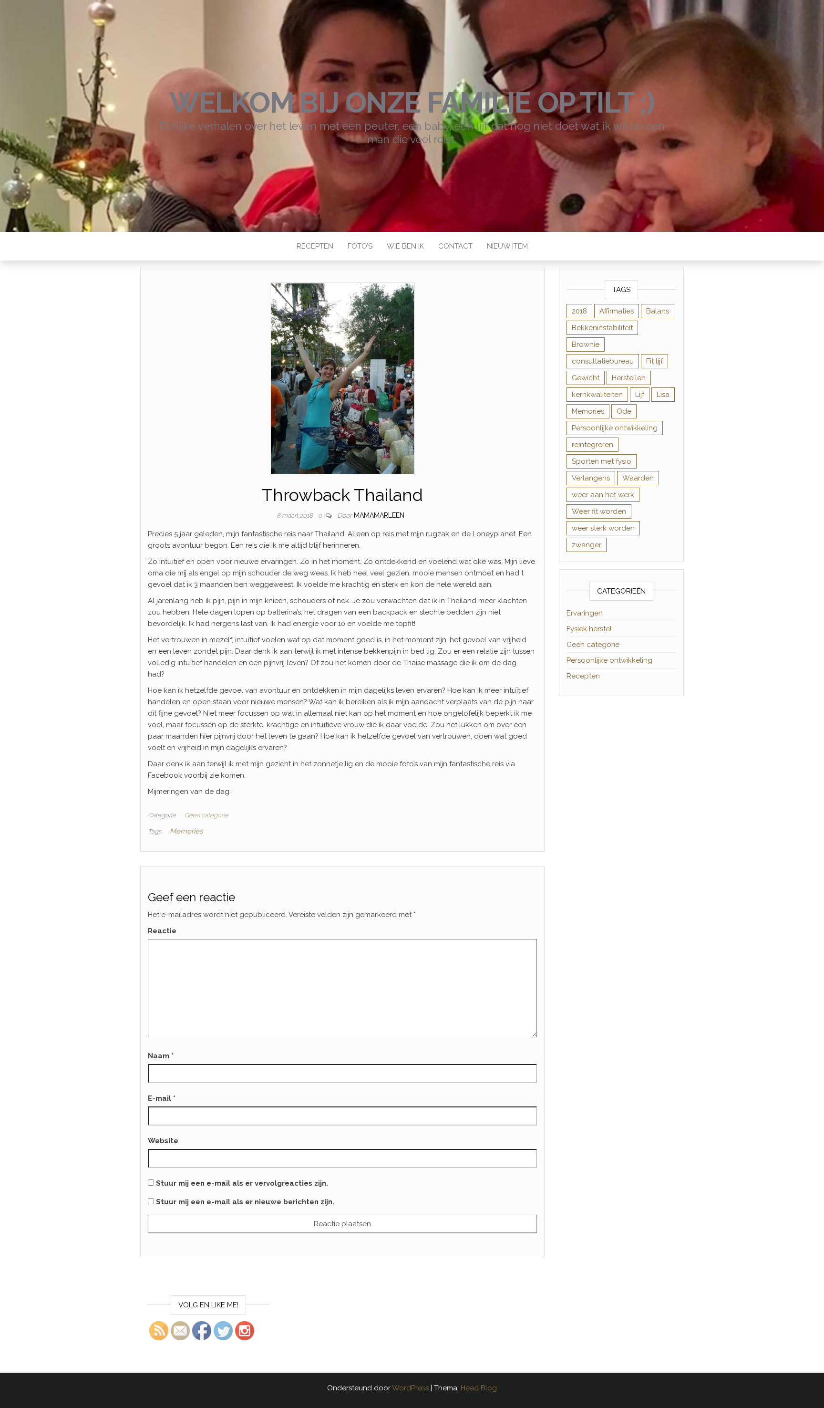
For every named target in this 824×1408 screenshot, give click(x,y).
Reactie (162, 931)
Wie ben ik (405, 246)
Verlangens (591, 478)
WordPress (410, 1388)
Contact (455, 246)
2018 (579, 311)
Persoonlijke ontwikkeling (615, 428)
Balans (657, 311)
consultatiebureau (603, 361)
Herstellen (629, 378)
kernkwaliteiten (597, 394)
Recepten (315, 246)
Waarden (638, 478)
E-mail (161, 1098)
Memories (186, 831)
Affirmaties (616, 311)
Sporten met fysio (601, 461)
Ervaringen (584, 613)
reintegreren (592, 444)
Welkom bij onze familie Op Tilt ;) (412, 102)
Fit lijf (654, 361)
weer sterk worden (603, 528)
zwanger (586, 545)
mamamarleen (379, 515)
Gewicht (585, 378)
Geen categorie (206, 815)
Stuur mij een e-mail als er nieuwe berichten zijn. (245, 1202)
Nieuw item (507, 246)
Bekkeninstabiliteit (602, 327)
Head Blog (479, 1388)
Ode (624, 411)
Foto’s (360, 246)
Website (163, 1141)
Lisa (663, 394)
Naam (161, 1056)
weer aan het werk (603, 494)
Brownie (585, 344)
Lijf (639, 394)
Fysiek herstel (589, 629)
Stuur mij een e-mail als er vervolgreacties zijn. (242, 1183)
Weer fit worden (599, 511)
